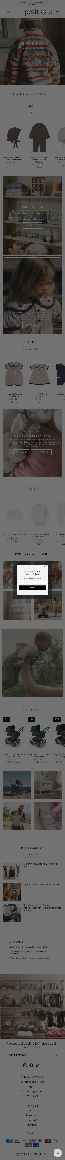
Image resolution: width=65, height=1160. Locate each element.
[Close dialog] (45, 566)
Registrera (32, 587)
